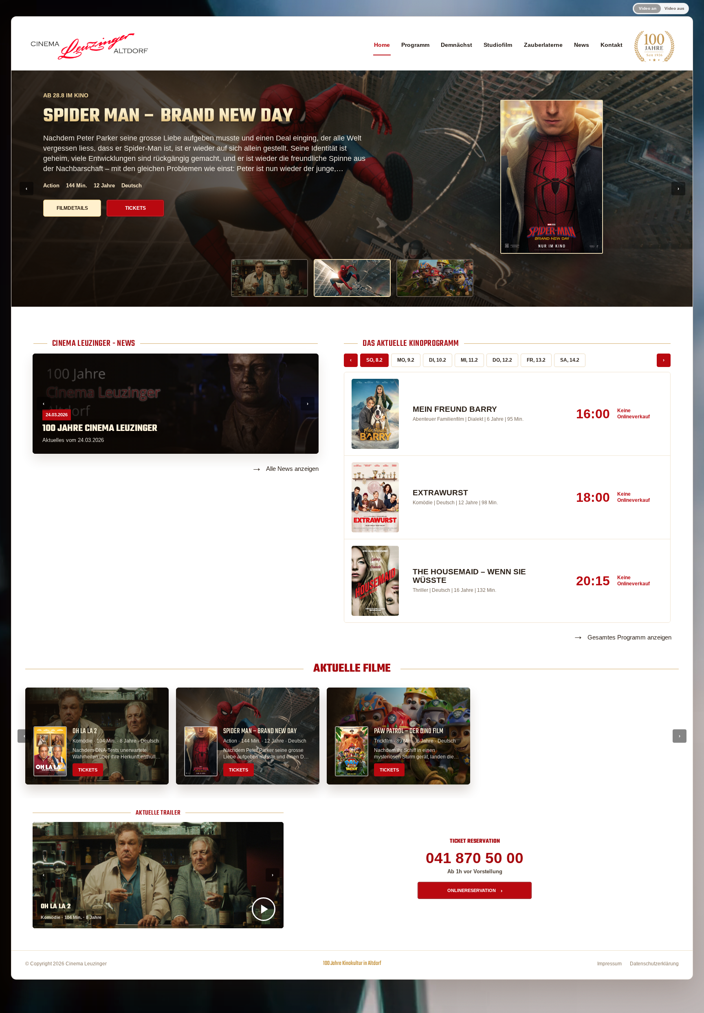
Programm (415, 45)
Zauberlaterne (543, 45)
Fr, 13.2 (536, 360)
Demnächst (456, 45)
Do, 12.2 (502, 360)
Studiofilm (498, 45)
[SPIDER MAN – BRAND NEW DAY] (352, 278)
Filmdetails (72, 226)
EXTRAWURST (440, 493)
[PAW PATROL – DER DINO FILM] (434, 278)
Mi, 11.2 (469, 360)
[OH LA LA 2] (269, 278)
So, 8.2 (374, 360)
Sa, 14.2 (569, 360)
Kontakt (612, 45)
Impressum (609, 964)
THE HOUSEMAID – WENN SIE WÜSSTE (469, 576)
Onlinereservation (474, 891)
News (581, 45)
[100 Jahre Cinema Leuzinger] (654, 46)
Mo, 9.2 (405, 360)
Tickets (135, 226)
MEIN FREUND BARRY (455, 409)
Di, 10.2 (437, 360)
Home (382, 45)
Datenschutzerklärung (654, 964)
